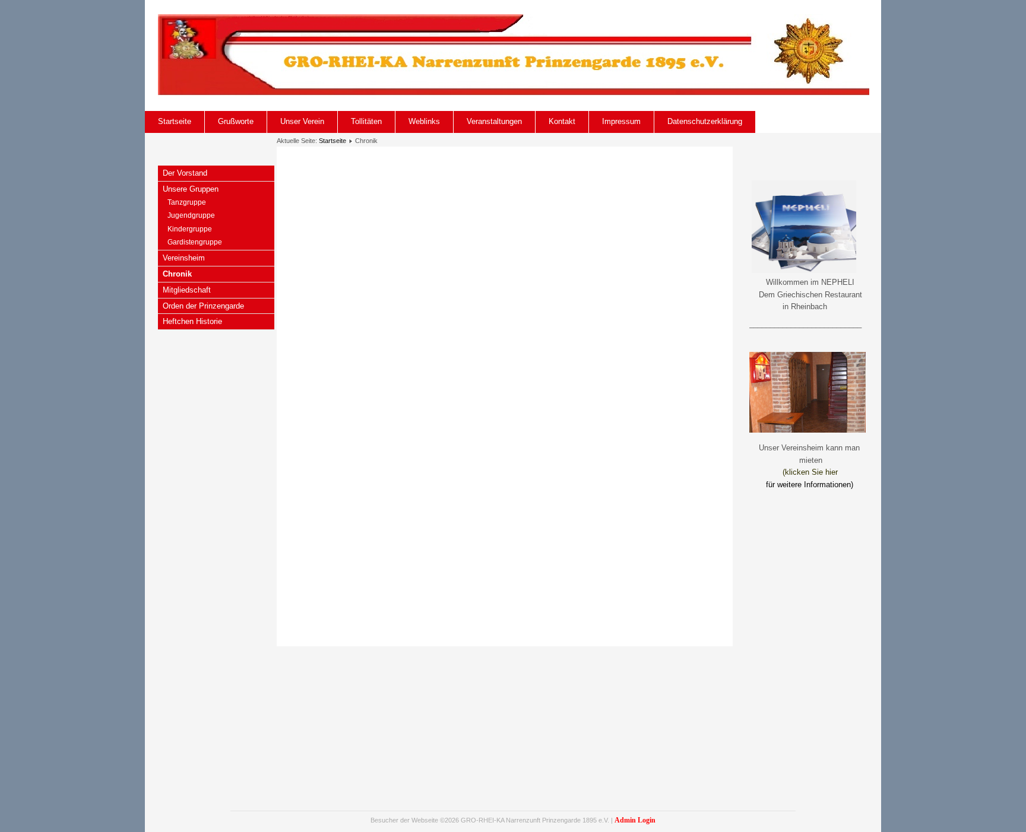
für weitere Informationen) (809, 484)
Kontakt (562, 121)
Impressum (621, 121)
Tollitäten (366, 121)
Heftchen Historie (192, 321)
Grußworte (236, 121)
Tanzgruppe (186, 202)
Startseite (174, 121)
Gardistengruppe (194, 242)
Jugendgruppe (191, 215)
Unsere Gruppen (190, 189)
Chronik (177, 273)
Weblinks (424, 121)
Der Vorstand (185, 173)
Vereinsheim (184, 257)
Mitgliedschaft (187, 289)
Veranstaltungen (494, 121)
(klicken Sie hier (810, 472)
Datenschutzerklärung (704, 121)
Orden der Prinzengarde (203, 305)
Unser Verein (302, 121)
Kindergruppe (189, 229)
